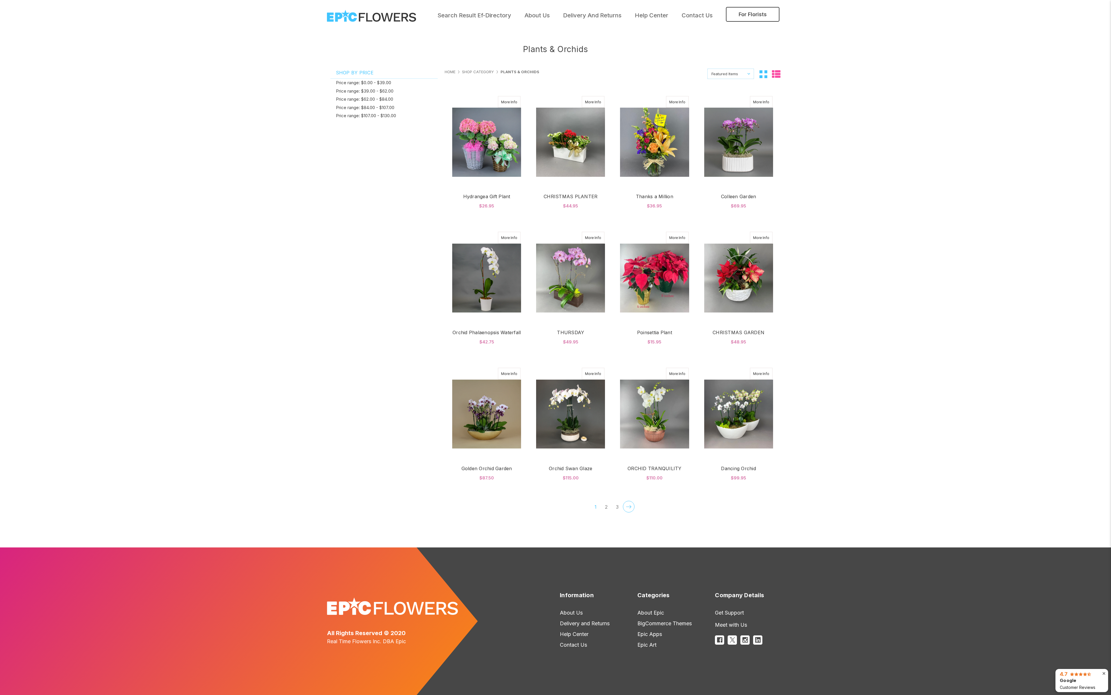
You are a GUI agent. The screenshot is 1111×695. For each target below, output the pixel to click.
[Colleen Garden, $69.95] (738, 142)
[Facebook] (719, 640)
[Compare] (514, 102)
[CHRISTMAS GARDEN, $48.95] (738, 278)
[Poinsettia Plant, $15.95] (654, 278)
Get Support (729, 613)
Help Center (651, 15)
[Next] (628, 506)
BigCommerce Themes (664, 623)
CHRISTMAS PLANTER (570, 196)
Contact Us (697, 15)
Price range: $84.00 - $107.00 (365, 107)
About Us (571, 613)
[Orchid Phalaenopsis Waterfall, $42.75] (486, 278)
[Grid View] (763, 73)
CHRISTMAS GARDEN (738, 332)
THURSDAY (570, 332)
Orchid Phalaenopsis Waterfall (487, 332)
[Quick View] (503, 102)
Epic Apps (649, 634)
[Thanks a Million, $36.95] (654, 142)
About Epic (650, 613)
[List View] (776, 73)
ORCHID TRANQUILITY (655, 468)
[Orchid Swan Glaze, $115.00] (570, 414)
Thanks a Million (654, 196)
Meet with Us (731, 625)
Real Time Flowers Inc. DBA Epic (366, 641)
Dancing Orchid (738, 468)
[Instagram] (745, 640)
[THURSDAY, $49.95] (570, 278)
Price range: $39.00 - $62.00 (364, 91)
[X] (732, 640)
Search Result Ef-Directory (474, 15)
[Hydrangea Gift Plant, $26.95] (486, 142)
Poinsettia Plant (654, 332)
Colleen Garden (738, 196)
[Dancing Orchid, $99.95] (738, 414)
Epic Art (646, 645)
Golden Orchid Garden (486, 468)
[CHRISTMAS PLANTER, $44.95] (570, 142)
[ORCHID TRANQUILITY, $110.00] (654, 414)
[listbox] (731, 74)
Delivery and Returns (592, 15)
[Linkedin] (757, 640)
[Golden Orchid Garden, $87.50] (486, 414)
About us (537, 15)
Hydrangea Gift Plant (486, 196)
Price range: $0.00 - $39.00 (363, 82)
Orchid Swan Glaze (570, 468)
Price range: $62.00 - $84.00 (364, 99)
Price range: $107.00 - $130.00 (366, 115)
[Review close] (1104, 673)
